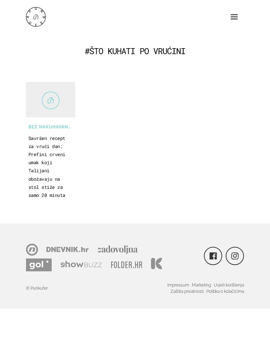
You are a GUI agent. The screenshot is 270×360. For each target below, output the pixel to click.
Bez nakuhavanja (51, 126)
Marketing (201, 285)
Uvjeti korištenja (229, 285)
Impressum (178, 285)
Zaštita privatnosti (187, 291)
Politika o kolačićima (225, 291)
